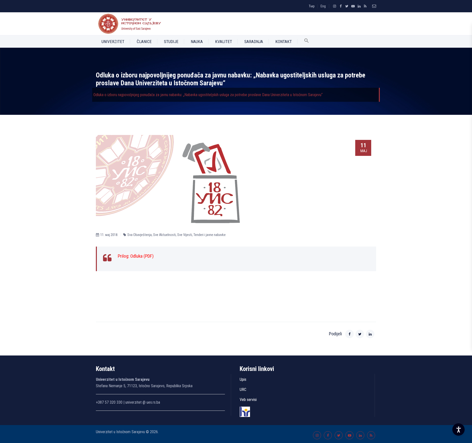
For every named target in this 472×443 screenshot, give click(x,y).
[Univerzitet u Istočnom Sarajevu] (128, 23)
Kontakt (283, 41)
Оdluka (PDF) (142, 256)
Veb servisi (248, 399)
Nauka (197, 41)
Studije (171, 41)
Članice (144, 41)
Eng (323, 6)
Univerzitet (113, 41)
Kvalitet (223, 41)
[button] (306, 41)
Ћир (312, 6)
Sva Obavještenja (139, 235)
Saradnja (253, 41)
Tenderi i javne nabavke (209, 235)
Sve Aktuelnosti (164, 235)
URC (243, 389)
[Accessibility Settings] (458, 429)
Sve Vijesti (184, 235)
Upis (243, 379)
